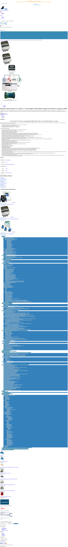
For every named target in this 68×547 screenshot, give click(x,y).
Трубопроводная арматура (5, 394)
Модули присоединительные (9, 407)
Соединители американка (10, 442)
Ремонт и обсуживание (5, 391)
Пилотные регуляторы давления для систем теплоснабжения (11, 375)
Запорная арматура (6, 357)
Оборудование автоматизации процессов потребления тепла (10, 310)
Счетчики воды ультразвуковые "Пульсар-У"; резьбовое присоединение (14, 281)
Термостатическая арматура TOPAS (10, 254)
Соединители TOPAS (9, 244)
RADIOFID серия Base (6, 260)
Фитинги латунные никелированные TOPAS (11, 239)
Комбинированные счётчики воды (8, 265)
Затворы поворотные (8, 397)
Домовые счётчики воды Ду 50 (9, 271)
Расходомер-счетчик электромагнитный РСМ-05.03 (12, 278)
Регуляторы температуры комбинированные (9, 382)
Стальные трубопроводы (8, 424)
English (3, 13)
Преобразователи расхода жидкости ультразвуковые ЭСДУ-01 (11, 346)
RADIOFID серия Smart (8, 334)
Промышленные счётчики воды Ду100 (10, 276)
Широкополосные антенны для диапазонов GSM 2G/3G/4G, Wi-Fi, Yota (14, 338)
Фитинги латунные (7, 439)
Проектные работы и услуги (7, 356)
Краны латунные (7, 398)
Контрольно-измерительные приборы (7, 303)
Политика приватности (5, 530)
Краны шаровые (7, 360)
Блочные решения (4, 255)
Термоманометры (7, 404)
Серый (6, 168)
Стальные (9, 419)
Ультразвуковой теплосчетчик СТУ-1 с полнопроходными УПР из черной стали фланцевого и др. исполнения (17, 447)
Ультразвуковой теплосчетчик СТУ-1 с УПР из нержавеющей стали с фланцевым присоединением (15, 449)
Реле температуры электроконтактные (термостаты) (10, 385)
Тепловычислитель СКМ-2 (7, 347)
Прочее (8, 421)
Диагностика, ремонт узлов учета (7, 392)
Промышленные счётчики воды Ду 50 (10, 274)
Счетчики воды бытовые (6, 284)
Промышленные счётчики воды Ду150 (10, 277)
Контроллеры (7, 402)
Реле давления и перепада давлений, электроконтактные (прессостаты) (13, 384)
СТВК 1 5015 (1, 455)
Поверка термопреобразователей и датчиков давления (9, 351)
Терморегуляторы (5, 302)
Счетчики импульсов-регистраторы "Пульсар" (9, 340)
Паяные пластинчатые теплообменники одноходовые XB (11, 374)
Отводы (8, 430)
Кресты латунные (9, 441)
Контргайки (8, 426)
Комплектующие (7, 401)
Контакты (3, 535)
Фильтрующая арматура (6, 445)
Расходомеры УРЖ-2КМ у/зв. (9, 279)
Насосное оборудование (5, 306)
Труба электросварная (10, 437)
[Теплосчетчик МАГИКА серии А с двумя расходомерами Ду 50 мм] (2, 489)
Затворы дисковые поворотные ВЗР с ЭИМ (9, 311)
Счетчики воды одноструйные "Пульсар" (9, 286)
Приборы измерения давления (9, 264)
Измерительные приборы (5, 263)
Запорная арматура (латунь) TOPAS (8, 237)
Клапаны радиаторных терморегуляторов (9, 368)
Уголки (9, 428)
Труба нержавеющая (9, 436)
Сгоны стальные (9, 433)
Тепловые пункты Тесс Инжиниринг (10, 256)
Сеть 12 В (10, 172)
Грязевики (6, 446)
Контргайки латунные (10, 440)
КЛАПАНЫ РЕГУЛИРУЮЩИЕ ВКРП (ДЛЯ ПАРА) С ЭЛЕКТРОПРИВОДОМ (14, 315)
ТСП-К (6, 266)
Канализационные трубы (8, 414)
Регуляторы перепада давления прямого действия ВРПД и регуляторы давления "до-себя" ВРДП (18, 323)
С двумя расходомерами (8, 258)
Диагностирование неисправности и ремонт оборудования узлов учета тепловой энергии (15, 353)
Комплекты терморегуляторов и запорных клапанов (10, 371)
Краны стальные (7, 399)
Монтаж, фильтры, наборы (8, 292)
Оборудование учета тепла (5, 343)
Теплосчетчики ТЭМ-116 (8, 299)
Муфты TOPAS (9, 242)
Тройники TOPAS (9, 245)
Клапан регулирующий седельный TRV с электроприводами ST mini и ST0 (15, 313)
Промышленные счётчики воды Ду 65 (10, 275)
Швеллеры (9, 429)
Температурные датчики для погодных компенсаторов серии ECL (12, 386)
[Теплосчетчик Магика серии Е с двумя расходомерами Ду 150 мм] (2, 483)
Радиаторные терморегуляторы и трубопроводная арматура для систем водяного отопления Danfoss (15, 364)
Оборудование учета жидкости (6, 341)
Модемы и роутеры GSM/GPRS (7, 261)
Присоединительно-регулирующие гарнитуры (9, 378)
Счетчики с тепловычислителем (11, 409)
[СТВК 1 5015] (2, 454)
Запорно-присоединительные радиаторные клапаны (10, 366)
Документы (3, 33)
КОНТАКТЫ (3, 36)
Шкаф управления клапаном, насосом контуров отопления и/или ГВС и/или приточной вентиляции (17, 329)
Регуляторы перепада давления (7, 379)
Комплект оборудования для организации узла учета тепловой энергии (13, 257)
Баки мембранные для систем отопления (8, 395)
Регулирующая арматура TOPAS (7, 253)
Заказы (4, 38)
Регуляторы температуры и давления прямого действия (10, 381)
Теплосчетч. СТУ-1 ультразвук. (9, 293)
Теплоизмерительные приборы (7, 291)
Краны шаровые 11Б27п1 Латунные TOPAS (11, 238)
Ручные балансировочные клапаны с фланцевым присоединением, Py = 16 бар (14, 327)
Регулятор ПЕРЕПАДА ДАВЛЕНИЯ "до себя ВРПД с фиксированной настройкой (16, 326)
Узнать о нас (3, 534)
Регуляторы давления (6, 322)
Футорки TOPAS (9, 247)
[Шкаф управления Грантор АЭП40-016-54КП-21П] (2, 495)
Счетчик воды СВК (6, 283)
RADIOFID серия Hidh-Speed (9, 333)
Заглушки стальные (9, 425)
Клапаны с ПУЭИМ (7, 359)
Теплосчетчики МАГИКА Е (9, 296)
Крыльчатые (8, 408)
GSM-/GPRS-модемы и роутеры (7, 331)
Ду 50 (6, 289)
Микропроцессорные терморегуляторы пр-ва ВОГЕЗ (12, 320)
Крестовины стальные (10, 427)
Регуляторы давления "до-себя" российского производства (11, 324)
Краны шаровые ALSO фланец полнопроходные (10, 252)
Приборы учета (5, 406)
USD (3, 17)
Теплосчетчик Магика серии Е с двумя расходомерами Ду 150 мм (7, 484)
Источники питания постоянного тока (8, 312)
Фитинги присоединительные (7, 389)
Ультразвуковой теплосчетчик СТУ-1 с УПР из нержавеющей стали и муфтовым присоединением (18, 301)
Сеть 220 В (7, 172)
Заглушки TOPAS (9, 240)
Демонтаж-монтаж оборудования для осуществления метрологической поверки (15, 354)
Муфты (8, 420)
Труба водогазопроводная (10, 435)
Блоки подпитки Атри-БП (3, 186)
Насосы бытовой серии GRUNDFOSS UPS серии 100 (12, 309)
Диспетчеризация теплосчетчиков (6, 259)
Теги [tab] (2, 117)
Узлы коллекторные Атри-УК (3, 179)
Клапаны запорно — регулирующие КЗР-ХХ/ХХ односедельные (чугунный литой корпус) (17, 314)
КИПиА (4, 400)
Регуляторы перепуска (6, 380)
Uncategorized (4, 236)
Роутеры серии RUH (6, 262)
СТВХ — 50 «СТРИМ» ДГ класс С (4, 461)
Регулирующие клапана (6, 412)
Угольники (8, 423)
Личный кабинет (2, 10)
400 (6, 166)
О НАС (3, 32)
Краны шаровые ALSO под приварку (8, 251)
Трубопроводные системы (7, 413)
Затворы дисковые (7, 358)
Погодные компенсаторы (6, 376)
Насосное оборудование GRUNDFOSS (8, 307)
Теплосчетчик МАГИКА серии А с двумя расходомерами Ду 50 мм (7, 490)
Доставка (3, 529)
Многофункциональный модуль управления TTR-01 (12, 321)
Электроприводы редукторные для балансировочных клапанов (12, 390)
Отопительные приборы (8, 416)
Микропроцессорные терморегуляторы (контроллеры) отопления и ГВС (13, 319)
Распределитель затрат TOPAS (9, 249)
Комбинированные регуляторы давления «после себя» (10, 369)
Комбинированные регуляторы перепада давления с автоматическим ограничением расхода (15, 370)
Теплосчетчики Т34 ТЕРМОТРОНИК (8, 348)
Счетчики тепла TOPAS (8, 250)
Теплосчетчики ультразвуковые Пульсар (7, 393)
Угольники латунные (9, 444)
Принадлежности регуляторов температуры (9, 267)
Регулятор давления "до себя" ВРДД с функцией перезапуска (15, 325)
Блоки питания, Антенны (6, 336)
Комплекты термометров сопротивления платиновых (10, 344)
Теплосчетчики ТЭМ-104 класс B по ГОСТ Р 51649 (12, 298)
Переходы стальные (9, 431)
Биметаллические (10, 418)
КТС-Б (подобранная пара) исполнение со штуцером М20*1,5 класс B (14, 345)
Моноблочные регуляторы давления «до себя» (9, 372)
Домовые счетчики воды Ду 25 (9, 270)
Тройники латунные (9, 443)
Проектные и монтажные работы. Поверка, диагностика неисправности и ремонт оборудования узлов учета (16, 352)
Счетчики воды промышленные (7, 287)
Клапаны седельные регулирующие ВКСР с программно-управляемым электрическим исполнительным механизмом (19, 316)
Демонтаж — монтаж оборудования (8, 362)
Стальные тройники (9, 434)
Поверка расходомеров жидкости (6, 350)
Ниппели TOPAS (9, 243)
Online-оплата (5, 34)
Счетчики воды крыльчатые (7, 285)
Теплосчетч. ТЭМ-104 (8, 294)
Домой (3, 533)
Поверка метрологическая (6, 363)
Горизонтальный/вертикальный (10, 164)
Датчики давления (5, 304)
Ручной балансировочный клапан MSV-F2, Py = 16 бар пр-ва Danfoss (14, 328)
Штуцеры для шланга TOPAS (11, 248)
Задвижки (6, 396)
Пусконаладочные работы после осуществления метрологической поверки (15, 355)
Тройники (8, 422)
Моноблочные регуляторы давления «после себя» (10, 373)
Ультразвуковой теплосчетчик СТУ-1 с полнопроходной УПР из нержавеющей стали (16, 300)
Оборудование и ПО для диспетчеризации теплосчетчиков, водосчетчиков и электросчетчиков (14, 330)
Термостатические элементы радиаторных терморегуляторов (11, 387)
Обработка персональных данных (8, 35)
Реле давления (7, 403)
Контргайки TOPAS (9, 241)
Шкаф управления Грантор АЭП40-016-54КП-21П (5, 496)
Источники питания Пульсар (9, 337)
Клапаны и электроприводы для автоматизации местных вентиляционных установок (15, 367)
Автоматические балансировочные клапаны (9, 365)
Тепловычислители (7, 411)
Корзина (7, 10)
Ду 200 (6, 288)
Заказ (5, 10)
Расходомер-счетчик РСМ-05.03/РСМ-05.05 (9, 342)
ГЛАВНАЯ (3, 31)
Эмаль (6, 170)
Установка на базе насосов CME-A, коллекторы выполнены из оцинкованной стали (18, 308)
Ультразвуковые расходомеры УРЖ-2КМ (10, 282)
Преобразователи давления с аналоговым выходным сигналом (11, 377)
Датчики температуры (6, 305)
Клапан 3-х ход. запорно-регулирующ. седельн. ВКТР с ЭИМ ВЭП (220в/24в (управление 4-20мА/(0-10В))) (21, 318)
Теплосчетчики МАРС (8, 297)
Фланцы (8, 438)
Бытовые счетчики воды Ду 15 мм (9, 269)
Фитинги (8, 415)
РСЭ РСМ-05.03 (7, 280)
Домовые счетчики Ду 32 (8, 272)
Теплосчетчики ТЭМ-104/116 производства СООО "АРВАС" (11, 349)
